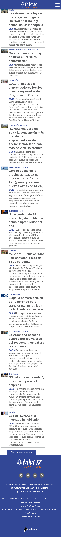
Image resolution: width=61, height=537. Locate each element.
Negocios (48, 484)
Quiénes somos (23, 492)
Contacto (38, 492)
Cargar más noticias (21, 452)
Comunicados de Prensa (22, 488)
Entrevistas (42, 488)
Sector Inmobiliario (16, 484)
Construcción (35, 484)
